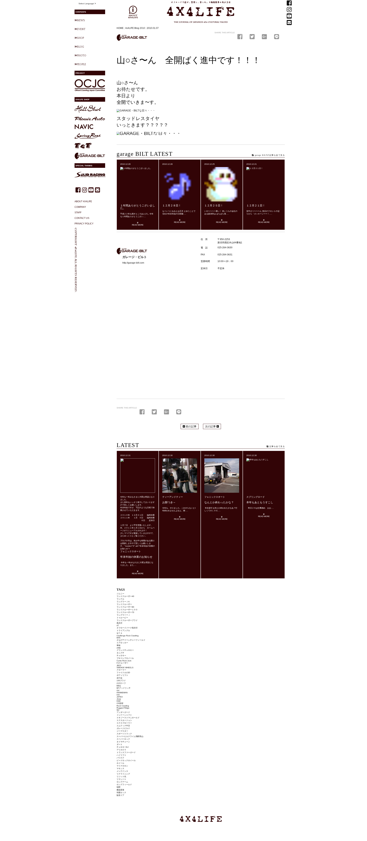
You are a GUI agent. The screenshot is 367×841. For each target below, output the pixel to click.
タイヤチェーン (123, 742)
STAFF (78, 212)
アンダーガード (123, 712)
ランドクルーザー (124, 604)
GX (118, 690)
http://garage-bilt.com (133, 262)
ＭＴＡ (119, 633)
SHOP (80, 38)
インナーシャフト (124, 715)
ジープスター (122, 731)
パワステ (120, 758)
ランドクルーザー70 (125, 612)
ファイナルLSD (123, 672)
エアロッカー (122, 643)
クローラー (121, 670)
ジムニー (120, 594)
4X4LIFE (175, 24)
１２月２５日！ (213, 205)
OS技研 (120, 703)
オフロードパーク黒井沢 (127, 628)
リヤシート (121, 779)
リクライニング (123, 774)
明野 (118, 787)
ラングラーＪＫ (123, 602)
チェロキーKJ (122, 747)
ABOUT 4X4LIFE (83, 201)
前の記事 (190, 426)
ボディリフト (122, 675)
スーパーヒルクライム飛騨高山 (130, 736)
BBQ (119, 686)
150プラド (121, 680)
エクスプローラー (124, 723)
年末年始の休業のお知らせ (136, 556)
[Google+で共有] (265, 37)
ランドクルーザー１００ (127, 610)
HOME (120, 28)
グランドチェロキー (125, 650)
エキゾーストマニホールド (128, 718)
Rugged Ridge (123, 708)
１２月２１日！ (255, 205)
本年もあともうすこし (259, 502)
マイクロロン (122, 766)
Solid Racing (90, 174)
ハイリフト (121, 755)
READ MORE (138, 225)
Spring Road (88, 136)
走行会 (119, 678)
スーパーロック (123, 739)
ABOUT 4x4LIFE (133, 12)
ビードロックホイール (126, 760)
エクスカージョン (124, 720)
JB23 (119, 665)
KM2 (119, 701)
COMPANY (80, 207)
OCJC (90, 85)
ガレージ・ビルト (132, 37)
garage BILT (90, 156)
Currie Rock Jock (124, 661)
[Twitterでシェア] (253, 37)
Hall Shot (88, 109)
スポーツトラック (124, 734)
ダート (119, 744)
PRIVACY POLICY (84, 223)
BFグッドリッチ (124, 688)
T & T (83, 146)
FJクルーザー (122, 663)
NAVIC (84, 126)
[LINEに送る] (276, 37)
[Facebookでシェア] (240, 37)
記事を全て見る (277, 446)
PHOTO (81, 55)
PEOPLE (81, 64)
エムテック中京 (123, 726)
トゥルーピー (122, 618)
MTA (118, 638)
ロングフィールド (124, 784)
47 (118, 625)
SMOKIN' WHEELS (125, 667)
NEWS (81, 20)
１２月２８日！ (171, 205)
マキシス (120, 768)
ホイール (120, 763)
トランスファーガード (126, 752)
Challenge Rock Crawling (128, 636)
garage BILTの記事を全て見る (269, 155)
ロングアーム (122, 782)
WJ (118, 710)
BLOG (80, 46)
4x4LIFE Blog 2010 (135, 28)
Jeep (119, 699)
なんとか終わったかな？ (219, 502)
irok (118, 695)
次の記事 (211, 426)
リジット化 (121, 776)
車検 (118, 645)
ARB (119, 648)
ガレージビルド (123, 728)
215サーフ (121, 683)
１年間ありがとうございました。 (137, 207)
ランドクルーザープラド (127, 620)
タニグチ (120, 653)
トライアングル (123, 630)
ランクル (120, 599)
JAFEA (120, 697)
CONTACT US (82, 218)
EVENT (81, 29)
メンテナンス (122, 771)
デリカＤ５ (121, 750)
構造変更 (120, 790)
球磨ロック (121, 792)
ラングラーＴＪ (123, 615)
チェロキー (121, 655)
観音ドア (120, 795)
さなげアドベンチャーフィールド (131, 640)
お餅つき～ (169, 502)
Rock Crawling (123, 706)
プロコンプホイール (125, 658)
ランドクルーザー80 (125, 607)
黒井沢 (119, 623)
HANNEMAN (122, 693)
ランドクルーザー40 (125, 596)
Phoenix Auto (90, 118)
